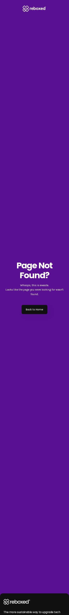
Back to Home (34, 309)
